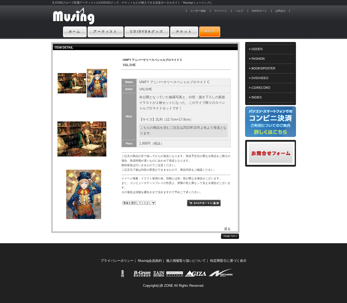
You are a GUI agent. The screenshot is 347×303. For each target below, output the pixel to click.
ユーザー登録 (198, 10)
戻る (227, 229)
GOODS (257, 49)
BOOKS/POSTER (263, 68)
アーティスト (105, 31)
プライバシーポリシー (117, 261)
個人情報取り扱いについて (186, 261)
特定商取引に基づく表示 (228, 261)
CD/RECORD (260, 88)
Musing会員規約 (150, 261)
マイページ (220, 10)
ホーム (75, 31)
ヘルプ (239, 10)
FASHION (258, 59)
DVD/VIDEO (259, 78)
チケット (184, 31)
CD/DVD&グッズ (146, 31)
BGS (210, 31)
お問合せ (280, 10)
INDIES (256, 97)
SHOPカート (259, 10)
